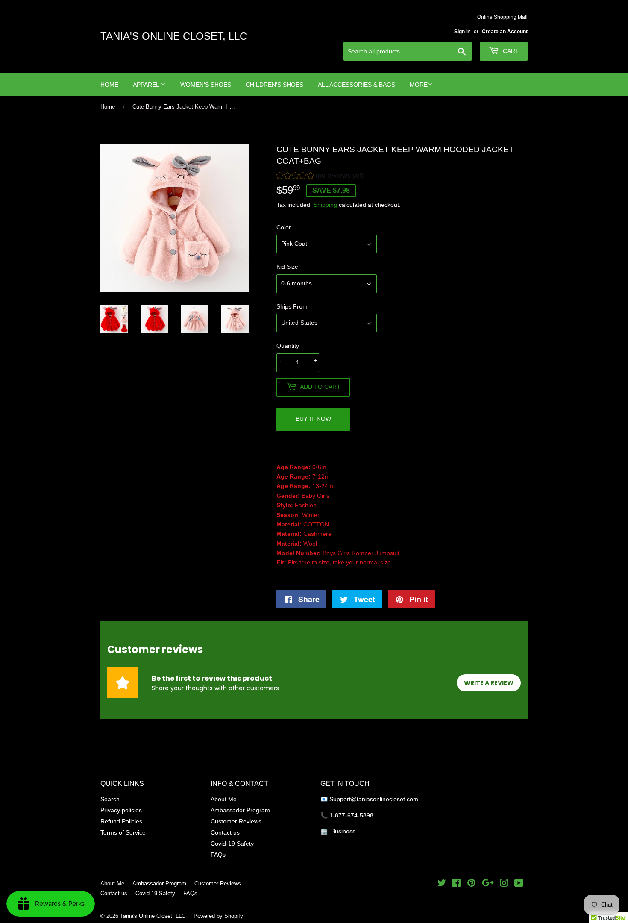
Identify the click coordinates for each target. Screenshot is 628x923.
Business (343, 831)
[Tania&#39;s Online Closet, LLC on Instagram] (504, 884)
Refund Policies (121, 821)
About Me (224, 799)
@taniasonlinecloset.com (385, 799)
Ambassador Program (240, 810)
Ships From (292, 306)
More (419, 84)
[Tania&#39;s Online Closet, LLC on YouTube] (518, 884)
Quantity (287, 345)
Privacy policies (121, 810)
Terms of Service (123, 832)
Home (109, 84)
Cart (510, 50)
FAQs (218, 854)
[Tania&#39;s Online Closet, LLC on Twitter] (441, 884)
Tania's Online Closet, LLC (173, 36)
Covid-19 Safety (232, 843)
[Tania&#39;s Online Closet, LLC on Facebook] (456, 884)
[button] (320, 176)
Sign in (462, 31)
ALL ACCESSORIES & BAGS (356, 84)
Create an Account (505, 31)
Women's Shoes (205, 84)
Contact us (225, 832)
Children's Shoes (274, 84)
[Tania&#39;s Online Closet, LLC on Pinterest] (471, 884)
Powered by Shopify (218, 915)
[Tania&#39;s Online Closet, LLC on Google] (488, 884)
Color (283, 227)
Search (110, 799)
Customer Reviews (236, 821)
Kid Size (287, 266)
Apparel (147, 84)
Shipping (325, 204)
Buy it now (313, 418)
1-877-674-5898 (351, 815)
